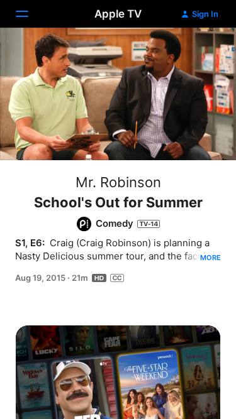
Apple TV (118, 14)
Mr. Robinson (118, 182)
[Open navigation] (29, 14)
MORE (210, 257)
